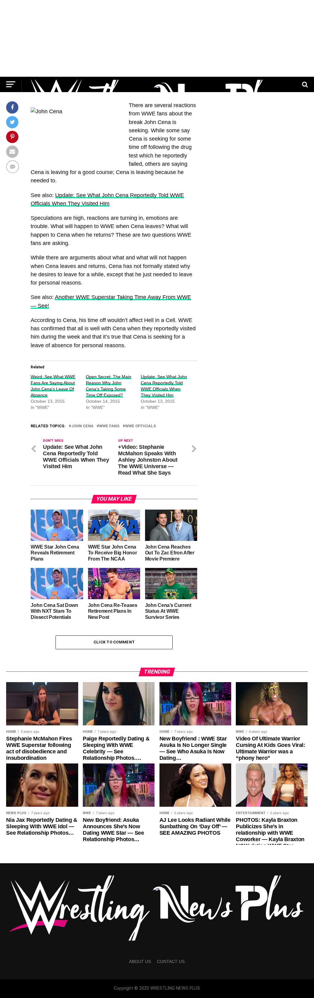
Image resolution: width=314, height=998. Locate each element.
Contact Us (171, 961)
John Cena (82, 426)
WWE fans (109, 426)
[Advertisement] (157, 38)
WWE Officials (140, 426)
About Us (140, 961)
